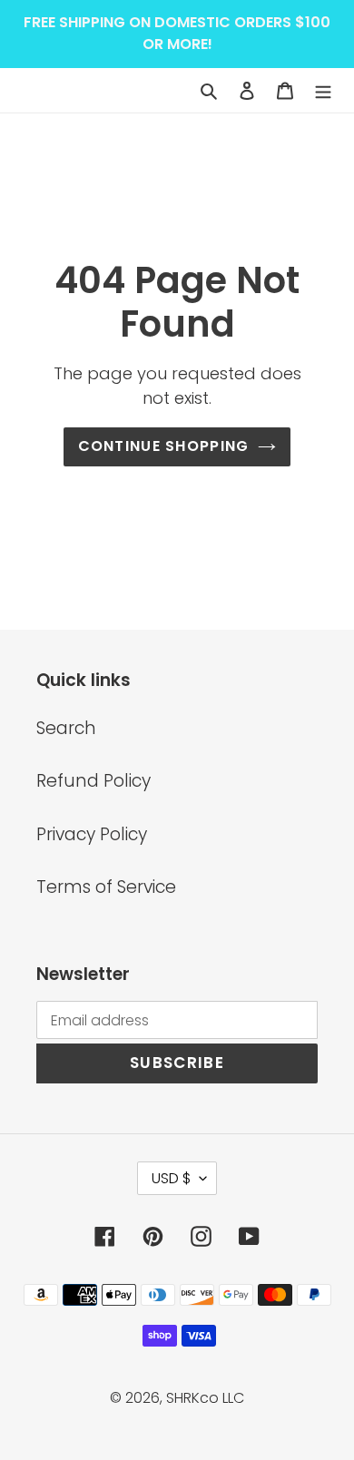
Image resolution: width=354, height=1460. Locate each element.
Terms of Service (106, 887)
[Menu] (323, 90)
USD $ (171, 1178)
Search (66, 728)
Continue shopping (164, 446)
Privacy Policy (91, 834)
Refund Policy (93, 781)
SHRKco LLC (205, 1397)
